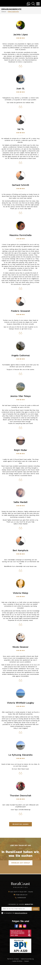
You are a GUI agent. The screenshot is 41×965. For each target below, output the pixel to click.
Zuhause (3, 12)
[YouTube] (20, 926)
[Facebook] (16, 926)
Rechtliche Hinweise (13, 959)
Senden (35, 909)
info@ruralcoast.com (21, 895)
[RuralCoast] (20, 885)
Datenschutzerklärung (21, 913)
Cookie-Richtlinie (17, 961)
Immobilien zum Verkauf (20, 863)
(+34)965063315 (21, 898)
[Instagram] (24, 926)
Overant (26, 961)
